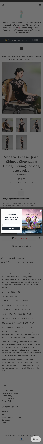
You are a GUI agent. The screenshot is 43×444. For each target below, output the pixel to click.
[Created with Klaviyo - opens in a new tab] (21, 234)
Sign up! (11, 228)
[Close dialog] (41, 211)
